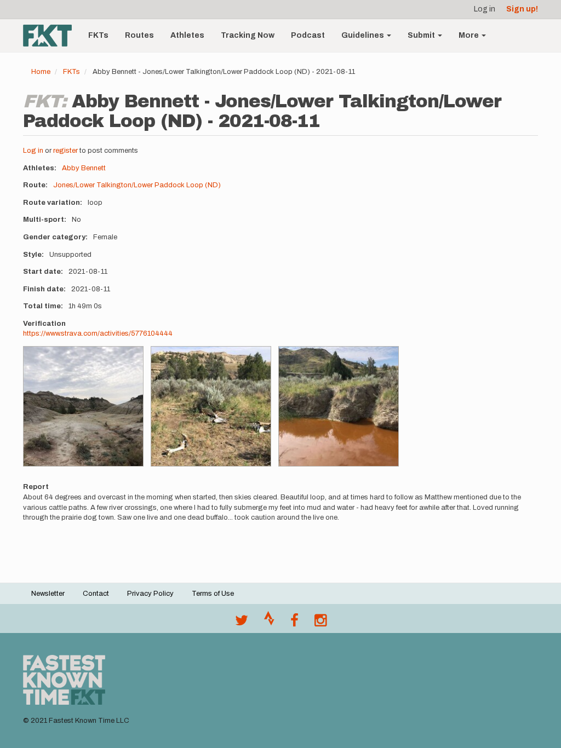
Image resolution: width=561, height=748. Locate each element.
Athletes (187, 35)
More (469, 35)
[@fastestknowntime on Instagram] (320, 623)
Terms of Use (213, 593)
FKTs (98, 35)
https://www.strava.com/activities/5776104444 (98, 333)
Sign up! (522, 9)
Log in (484, 9)
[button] (83, 406)
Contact (96, 593)
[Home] (51, 36)
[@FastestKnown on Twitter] (241, 623)
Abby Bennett (84, 168)
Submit (422, 35)
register (65, 150)
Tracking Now (247, 35)
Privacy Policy (150, 593)
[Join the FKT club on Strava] (269, 623)
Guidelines (363, 35)
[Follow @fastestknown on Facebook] (294, 623)
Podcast (308, 35)
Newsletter (48, 593)
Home (40, 72)
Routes (139, 35)
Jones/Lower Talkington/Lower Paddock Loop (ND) (137, 185)
